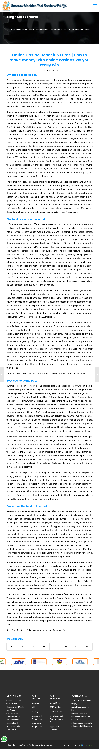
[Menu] (93, 6)
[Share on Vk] (65, 646)
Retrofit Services (57, 711)
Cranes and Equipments (37, 717)
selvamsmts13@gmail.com (82, 726)
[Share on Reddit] (76, 646)
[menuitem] (93, 6)
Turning (35, 711)
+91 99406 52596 (78, 716)
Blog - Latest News (22, 17)
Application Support (54, 728)
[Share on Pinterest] (33, 646)
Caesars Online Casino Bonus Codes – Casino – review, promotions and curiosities (46, 373)
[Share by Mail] (87, 646)
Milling (34, 707)
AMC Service (55, 707)
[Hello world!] (2, 374)
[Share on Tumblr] (55, 646)
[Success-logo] (35, 6)
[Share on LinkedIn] (44, 646)
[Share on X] (22, 646)
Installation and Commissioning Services (56, 719)
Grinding (35, 703)
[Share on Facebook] (12, 646)
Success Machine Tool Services (27, 745)
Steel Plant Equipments (37, 725)
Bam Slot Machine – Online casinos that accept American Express (38, 630)
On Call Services (57, 703)
